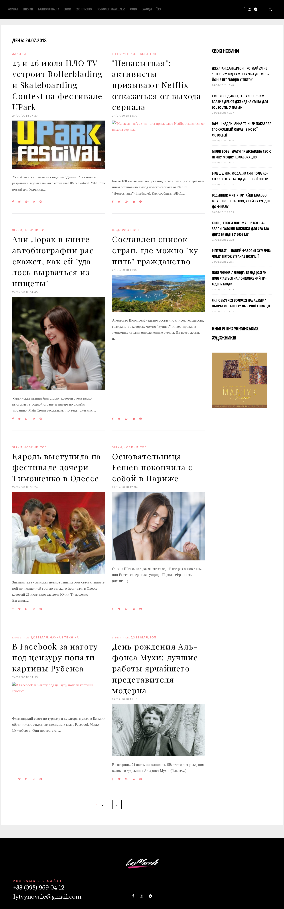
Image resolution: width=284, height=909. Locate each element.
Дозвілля (139, 54)
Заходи (147, 9)
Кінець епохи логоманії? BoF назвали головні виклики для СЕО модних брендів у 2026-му (241, 228)
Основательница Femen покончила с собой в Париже (152, 467)
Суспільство (84, 9)
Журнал (13, 9)
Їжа (158, 9)
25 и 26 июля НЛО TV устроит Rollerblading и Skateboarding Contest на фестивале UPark (57, 84)
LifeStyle (28, 9)
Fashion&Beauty (48, 9)
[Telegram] (255, 9)
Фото (133, 9)
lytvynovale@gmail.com (47, 896)
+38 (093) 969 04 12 (38, 887)
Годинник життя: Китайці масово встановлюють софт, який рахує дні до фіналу (241, 201)
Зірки (67, 9)
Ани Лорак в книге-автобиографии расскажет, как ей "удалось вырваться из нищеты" (55, 261)
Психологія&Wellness (111, 9)
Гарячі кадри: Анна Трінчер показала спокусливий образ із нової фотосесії (242, 129)
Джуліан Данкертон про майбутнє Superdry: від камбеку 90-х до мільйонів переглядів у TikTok (240, 74)
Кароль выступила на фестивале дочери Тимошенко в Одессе (56, 467)
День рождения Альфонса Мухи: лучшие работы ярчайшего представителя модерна (155, 668)
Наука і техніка (64, 637)
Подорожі (121, 230)
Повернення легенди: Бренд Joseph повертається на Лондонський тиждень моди (239, 278)
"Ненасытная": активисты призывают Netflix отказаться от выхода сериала (156, 84)
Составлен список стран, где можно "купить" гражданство (157, 250)
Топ (153, 54)
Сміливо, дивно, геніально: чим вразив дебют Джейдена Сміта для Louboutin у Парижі (240, 102)
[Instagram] (249, 9)
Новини (31, 230)
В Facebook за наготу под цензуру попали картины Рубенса (55, 657)
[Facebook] (244, 9)
